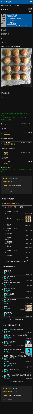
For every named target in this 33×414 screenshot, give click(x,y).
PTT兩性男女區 (4, 6)
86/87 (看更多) (11, 24)
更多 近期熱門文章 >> (16, 319)
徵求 (10, 178)
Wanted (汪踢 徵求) (14, 6)
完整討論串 (7, 203)
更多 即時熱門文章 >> (16, 382)
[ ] (7, 273)
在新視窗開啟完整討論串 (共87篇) (16, 261)
